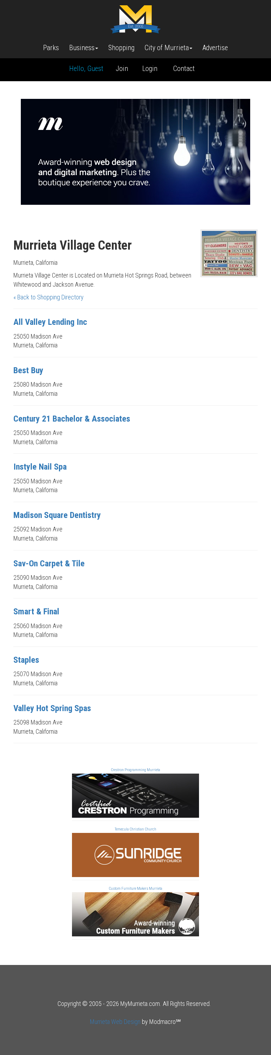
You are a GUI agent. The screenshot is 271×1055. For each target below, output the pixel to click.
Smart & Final (36, 611)
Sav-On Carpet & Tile (49, 563)
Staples (26, 660)
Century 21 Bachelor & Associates (71, 419)
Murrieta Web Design (115, 1021)
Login (149, 68)
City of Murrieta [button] (167, 47)
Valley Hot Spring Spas (52, 708)
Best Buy (28, 370)
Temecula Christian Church (135, 829)
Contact (184, 68)
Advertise (215, 47)
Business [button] (82, 47)
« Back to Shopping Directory (48, 297)
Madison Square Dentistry (57, 515)
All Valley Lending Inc (50, 322)
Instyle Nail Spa (40, 467)
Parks (51, 47)
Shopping (121, 47)
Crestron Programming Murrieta (135, 770)
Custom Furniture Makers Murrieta (135, 888)
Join (122, 68)
